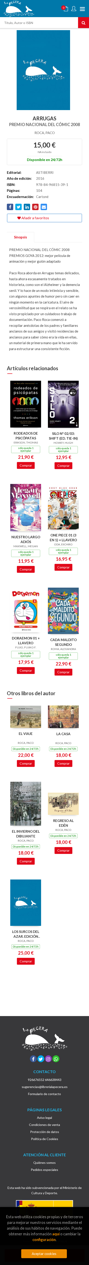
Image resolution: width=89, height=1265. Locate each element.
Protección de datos (44, 1132)
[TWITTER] (40, 1058)
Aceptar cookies (44, 1254)
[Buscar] (83, 22)
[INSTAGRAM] (48, 1058)
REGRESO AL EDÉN (63, 823)
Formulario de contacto (44, 1094)
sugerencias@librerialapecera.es (45, 1087)
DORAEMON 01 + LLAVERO (26, 640)
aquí (56, 1233)
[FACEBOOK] (33, 1058)
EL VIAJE (26, 734)
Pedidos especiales (44, 1170)
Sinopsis (20, 237)
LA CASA (63, 734)
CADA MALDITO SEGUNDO (63, 642)
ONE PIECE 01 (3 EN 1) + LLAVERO (63, 537)
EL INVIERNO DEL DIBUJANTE (26, 833)
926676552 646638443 (44, 1080)
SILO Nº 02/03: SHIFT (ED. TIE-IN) (63, 435)
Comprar (26, 465)
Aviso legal (44, 1118)
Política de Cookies (44, 1139)
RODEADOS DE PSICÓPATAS (26, 435)
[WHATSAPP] (55, 1058)
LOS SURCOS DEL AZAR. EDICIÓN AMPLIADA (25, 934)
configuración (44, 1239)
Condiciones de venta (44, 1125)
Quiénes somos (44, 1163)
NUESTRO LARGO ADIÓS (25, 539)
